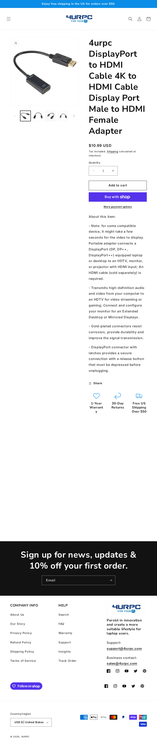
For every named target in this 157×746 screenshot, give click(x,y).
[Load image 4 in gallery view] (63, 116)
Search (63, 614)
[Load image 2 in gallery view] (38, 116)
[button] (8, 18)
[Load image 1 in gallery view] (25, 116)
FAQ (61, 623)
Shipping (112, 151)
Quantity (94, 162)
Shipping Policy (22, 651)
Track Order (67, 660)
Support (64, 642)
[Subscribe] (110, 580)
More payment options (118, 206)
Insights (64, 651)
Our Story (17, 623)
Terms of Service (23, 660)
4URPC (25, 736)
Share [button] (97, 383)
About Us (17, 614)
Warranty (65, 633)
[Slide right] (74, 115)
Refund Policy (20, 642)
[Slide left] (14, 115)
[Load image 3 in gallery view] (50, 116)
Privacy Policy (21, 633)
